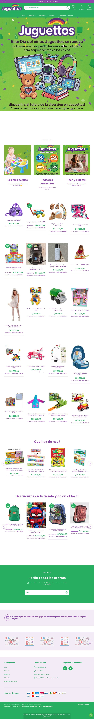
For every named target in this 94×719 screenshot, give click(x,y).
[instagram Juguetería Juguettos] (2, 1)
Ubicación (51, 15)
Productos (31, 15)
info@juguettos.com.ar (43, 674)
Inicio (23, 15)
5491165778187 (41, 667)
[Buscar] (67, 7)
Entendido (47, 716)
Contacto (42, 15)
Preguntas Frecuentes (65, 15)
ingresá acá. (34, 706)
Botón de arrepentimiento (46, 706)
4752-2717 (39, 671)
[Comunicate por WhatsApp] (91, 715)
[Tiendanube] (84, 705)
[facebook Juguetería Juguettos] (5, 1)
